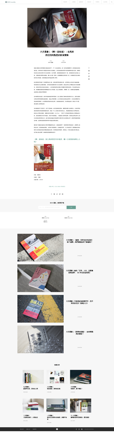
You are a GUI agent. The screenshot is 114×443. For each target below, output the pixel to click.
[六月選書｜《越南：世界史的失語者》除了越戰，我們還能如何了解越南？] (56, 261)
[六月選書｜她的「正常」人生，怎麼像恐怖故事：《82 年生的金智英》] (56, 291)
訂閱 (71, 207)
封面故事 (65, 1)
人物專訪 (74, 1)
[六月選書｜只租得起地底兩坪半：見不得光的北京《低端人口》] (56, 322)
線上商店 (105, 1)
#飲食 (59, 186)
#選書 (50, 186)
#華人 (53, 186)
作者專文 (97, 1)
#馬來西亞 (62, 186)
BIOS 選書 (50, 62)
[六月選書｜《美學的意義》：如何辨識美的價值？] (56, 352)
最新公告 (28, 429)
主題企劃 (89, 1)
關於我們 (22, 429)
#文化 (56, 186)
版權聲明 (34, 429)
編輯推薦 (81, 1)
